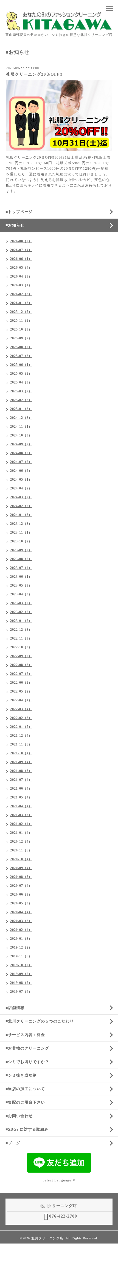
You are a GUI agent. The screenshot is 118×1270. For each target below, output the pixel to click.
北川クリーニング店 (47, 1238)
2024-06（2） (21, 471)
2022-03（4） (21, 709)
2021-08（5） (21, 771)
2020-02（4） (21, 930)
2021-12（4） (21, 735)
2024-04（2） (21, 488)
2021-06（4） (21, 788)
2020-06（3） (21, 894)
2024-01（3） (21, 515)
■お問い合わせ (19, 1116)
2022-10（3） (21, 647)
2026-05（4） (21, 268)
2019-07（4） (21, 992)
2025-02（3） (21, 400)
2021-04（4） (21, 806)
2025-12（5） (21, 312)
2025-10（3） (21, 329)
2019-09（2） (21, 974)
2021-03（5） (21, 815)
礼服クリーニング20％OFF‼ (34, 74)
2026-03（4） (21, 285)
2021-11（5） (21, 744)
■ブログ (12, 1143)
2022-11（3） (21, 638)
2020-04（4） (21, 912)
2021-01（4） (21, 833)
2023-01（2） (21, 621)
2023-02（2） (21, 612)
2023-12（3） (21, 524)
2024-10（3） (21, 435)
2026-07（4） (21, 250)
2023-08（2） (21, 559)
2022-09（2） (21, 656)
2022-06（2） (21, 683)
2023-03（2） (21, 603)
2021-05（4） (21, 797)
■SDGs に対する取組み (27, 1129)
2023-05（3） (21, 585)
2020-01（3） (21, 939)
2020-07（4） (21, 886)
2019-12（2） (21, 947)
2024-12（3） (21, 418)
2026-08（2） (21, 241)
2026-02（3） (21, 294)
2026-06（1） (21, 259)
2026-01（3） (21, 303)
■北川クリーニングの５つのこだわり (39, 1021)
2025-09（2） (21, 338)
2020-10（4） (21, 859)
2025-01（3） (21, 409)
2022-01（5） (21, 727)
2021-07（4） (21, 780)
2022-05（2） (21, 691)
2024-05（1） (21, 479)
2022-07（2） (21, 674)
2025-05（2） (21, 374)
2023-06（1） (21, 577)
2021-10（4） (21, 753)
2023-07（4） (21, 568)
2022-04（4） (21, 700)
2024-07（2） (21, 462)
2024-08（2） (21, 453)
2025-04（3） (21, 382)
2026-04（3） (21, 276)
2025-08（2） (21, 347)
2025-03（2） (21, 391)
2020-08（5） (21, 877)
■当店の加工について (25, 1089)
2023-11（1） (21, 532)
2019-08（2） (21, 983)
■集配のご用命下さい (25, 1102)
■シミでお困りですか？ (27, 1062)
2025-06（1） (21, 365)
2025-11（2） (21, 321)
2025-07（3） (21, 356)
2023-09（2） (21, 550)
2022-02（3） (21, 718)
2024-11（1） (21, 426)
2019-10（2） (21, 965)
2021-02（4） (21, 824)
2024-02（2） (21, 506)
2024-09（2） (21, 444)
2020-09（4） (21, 868)
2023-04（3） (21, 594)
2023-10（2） (21, 541)
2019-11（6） (21, 956)
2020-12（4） (21, 841)
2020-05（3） (21, 903)
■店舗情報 (14, 1008)
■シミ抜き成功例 (21, 1075)
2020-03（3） (21, 921)
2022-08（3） (21, 665)
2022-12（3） (21, 630)
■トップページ (19, 212)
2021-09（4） (21, 762)
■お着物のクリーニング (27, 1048)
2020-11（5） (21, 850)
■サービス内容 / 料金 (25, 1035)
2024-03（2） (21, 497)
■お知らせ (14, 225)
